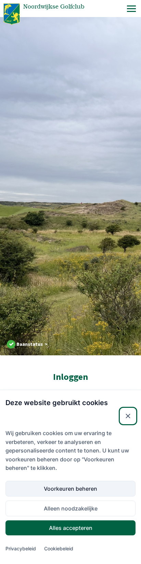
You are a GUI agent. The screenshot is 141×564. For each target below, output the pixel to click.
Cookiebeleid (58, 548)
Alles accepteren (70, 527)
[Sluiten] (128, 416)
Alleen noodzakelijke (71, 508)
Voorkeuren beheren (70, 488)
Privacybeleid (20, 548)
